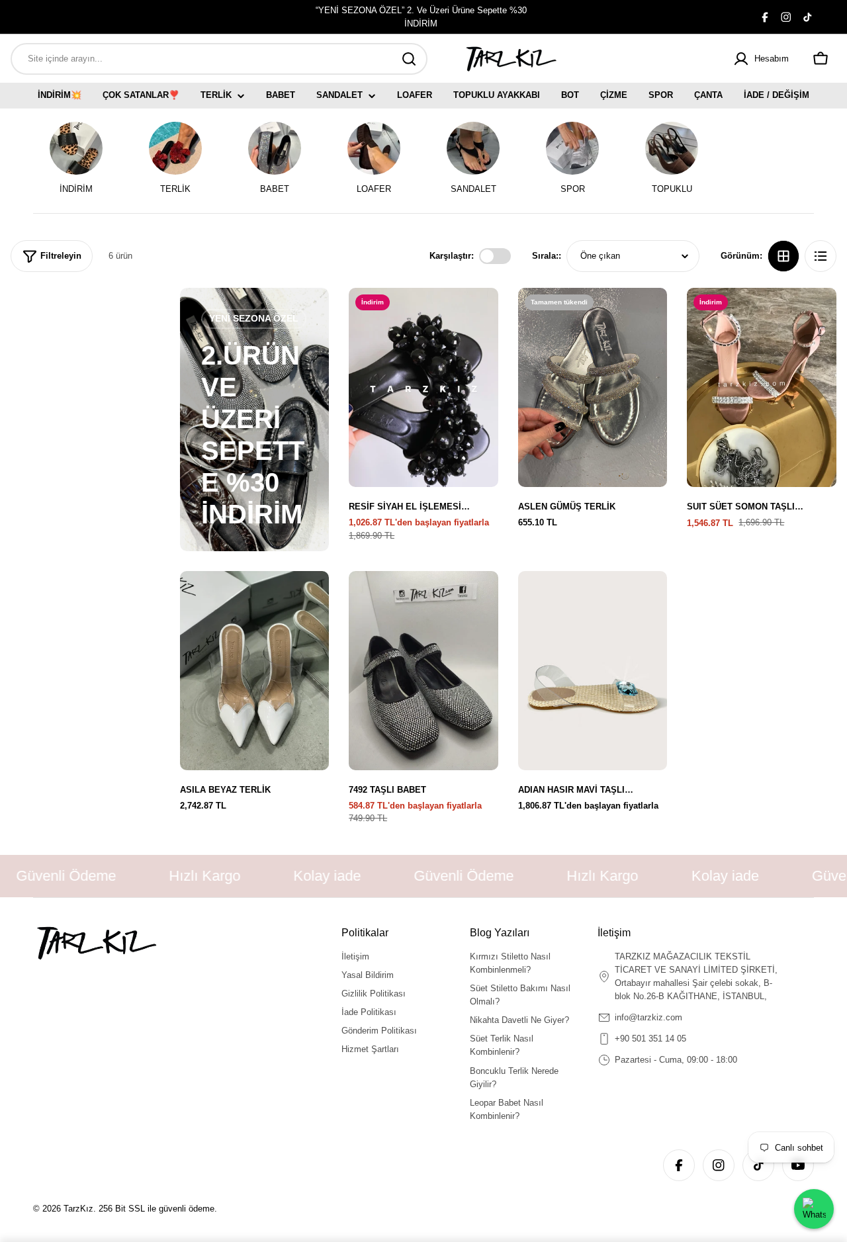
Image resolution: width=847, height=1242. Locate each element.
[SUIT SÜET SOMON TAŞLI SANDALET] (761, 387)
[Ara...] (409, 59)
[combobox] (219, 59)
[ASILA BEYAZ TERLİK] (255, 670)
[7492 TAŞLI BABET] (423, 670)
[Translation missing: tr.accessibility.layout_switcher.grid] (783, 256)
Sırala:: (546, 256)
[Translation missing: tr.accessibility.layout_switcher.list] (820, 256)
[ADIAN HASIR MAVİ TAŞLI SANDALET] (593, 670)
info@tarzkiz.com (648, 1017)
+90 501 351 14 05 (650, 1038)
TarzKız (78, 1209)
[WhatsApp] (814, 1209)
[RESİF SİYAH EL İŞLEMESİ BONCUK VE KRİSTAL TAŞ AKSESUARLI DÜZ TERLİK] (423, 387)
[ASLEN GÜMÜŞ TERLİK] (593, 387)
